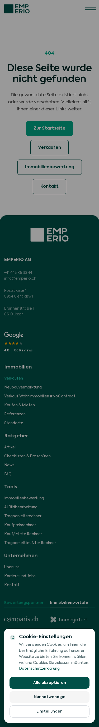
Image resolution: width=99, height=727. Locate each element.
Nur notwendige (49, 697)
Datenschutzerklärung (39, 668)
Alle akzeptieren (49, 683)
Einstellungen (49, 711)
